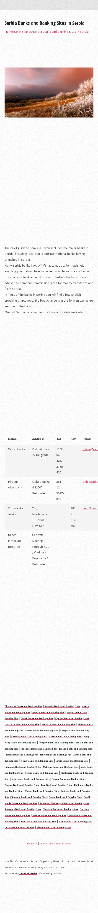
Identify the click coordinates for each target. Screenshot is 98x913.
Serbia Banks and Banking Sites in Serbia (45, 22)
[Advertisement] (49, 184)
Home (9, 32)
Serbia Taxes (23, 32)
